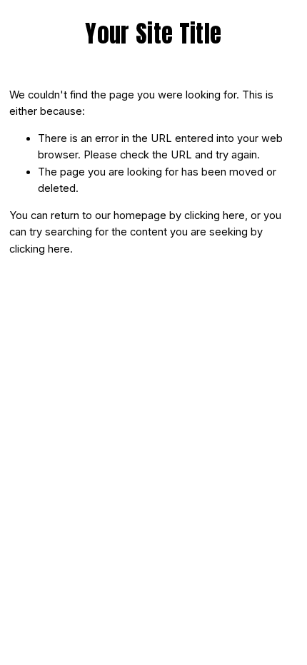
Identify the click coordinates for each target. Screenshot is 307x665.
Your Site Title (153, 33)
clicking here (214, 215)
